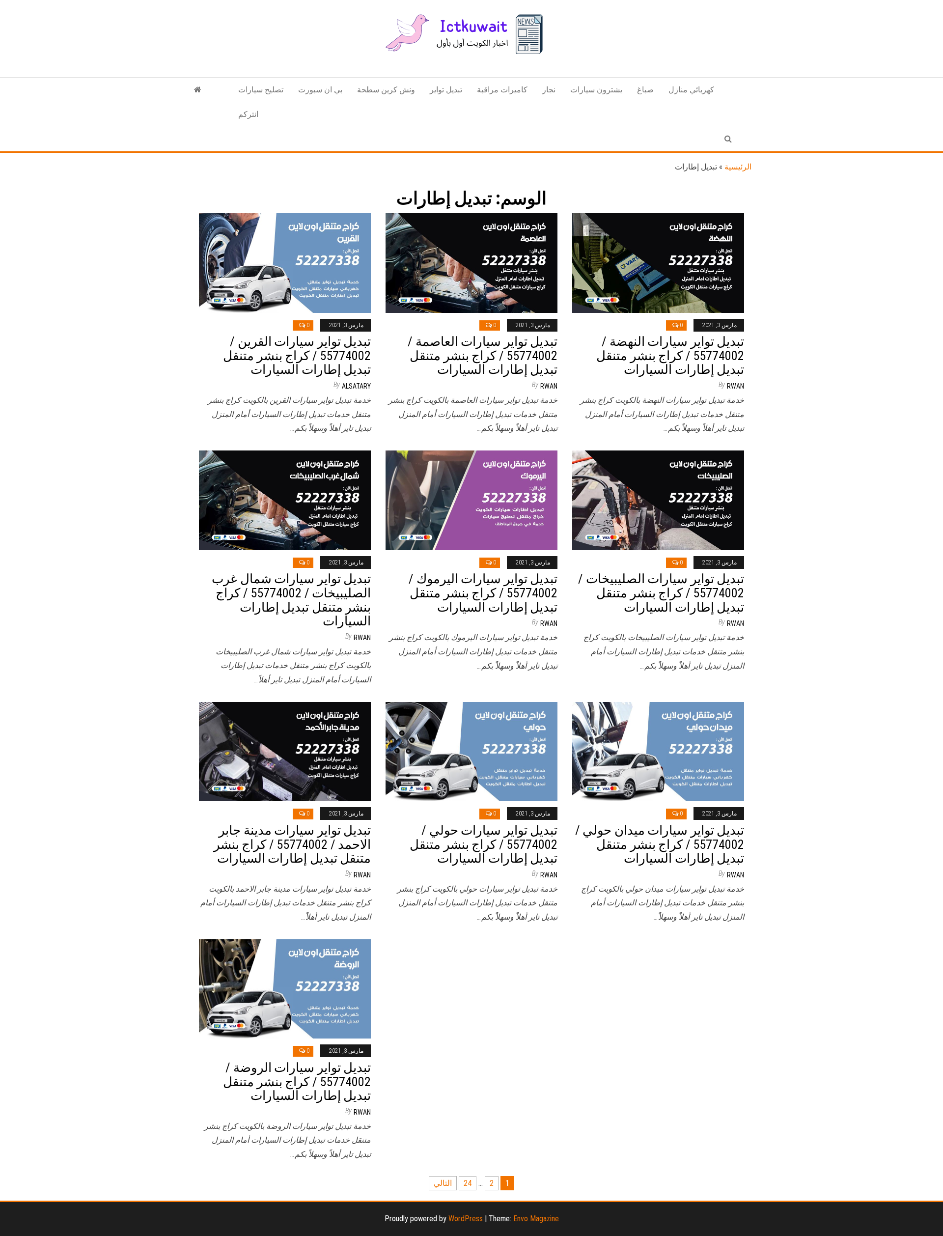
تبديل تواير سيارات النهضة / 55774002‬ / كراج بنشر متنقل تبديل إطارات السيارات (670, 355)
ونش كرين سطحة (386, 89)
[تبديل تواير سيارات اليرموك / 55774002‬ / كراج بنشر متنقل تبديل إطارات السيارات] (471, 500)
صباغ (645, 89)
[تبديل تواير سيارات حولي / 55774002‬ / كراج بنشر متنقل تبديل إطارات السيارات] (471, 751)
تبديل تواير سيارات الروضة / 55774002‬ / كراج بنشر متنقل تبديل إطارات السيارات (297, 1081)
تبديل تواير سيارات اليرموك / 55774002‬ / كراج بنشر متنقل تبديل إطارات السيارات (483, 592)
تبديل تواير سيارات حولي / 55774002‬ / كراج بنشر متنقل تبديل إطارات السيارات (483, 844)
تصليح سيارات (260, 89)
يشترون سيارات (596, 89)
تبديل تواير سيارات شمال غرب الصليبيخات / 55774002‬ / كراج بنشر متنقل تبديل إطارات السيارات (291, 599)
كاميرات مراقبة (502, 89)
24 (468, 1183)
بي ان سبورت (320, 89)
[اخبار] (197, 90)
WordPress (465, 1218)
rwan (548, 386)
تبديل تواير (446, 89)
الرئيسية (737, 166)
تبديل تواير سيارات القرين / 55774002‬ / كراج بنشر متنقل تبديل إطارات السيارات (297, 355)
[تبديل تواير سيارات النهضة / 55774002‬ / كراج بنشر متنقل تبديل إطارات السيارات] (658, 262)
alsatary (356, 386)
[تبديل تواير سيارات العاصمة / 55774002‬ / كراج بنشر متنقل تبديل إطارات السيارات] (471, 262)
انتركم (248, 114)
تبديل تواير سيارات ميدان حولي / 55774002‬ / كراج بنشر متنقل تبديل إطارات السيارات (659, 844)
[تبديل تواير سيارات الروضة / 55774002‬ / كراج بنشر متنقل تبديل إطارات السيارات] (285, 988)
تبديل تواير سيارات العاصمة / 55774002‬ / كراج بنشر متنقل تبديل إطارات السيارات (482, 355)
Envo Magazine (536, 1218)
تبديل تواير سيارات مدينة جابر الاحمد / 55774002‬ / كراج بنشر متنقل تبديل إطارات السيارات (292, 844)
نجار (548, 89)
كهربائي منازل (691, 89)
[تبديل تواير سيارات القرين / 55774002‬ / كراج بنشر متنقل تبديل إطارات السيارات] (285, 262)
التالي (443, 1183)
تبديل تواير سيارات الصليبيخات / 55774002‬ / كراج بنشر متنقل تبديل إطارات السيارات (661, 592)
